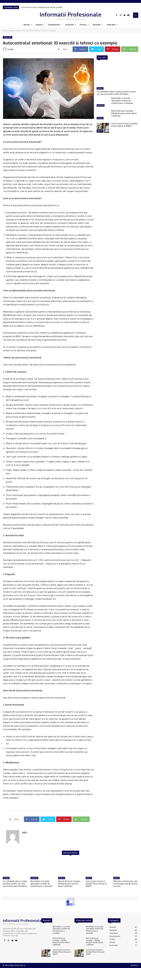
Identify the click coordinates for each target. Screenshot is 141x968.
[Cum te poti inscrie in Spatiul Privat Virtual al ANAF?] (103, 128)
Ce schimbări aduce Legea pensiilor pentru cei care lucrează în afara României (116, 92)
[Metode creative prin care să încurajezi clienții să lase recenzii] (125, 867)
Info (11, 49)
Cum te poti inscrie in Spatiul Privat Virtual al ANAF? (42, 7)
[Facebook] (117, 15)
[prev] (132, 7)
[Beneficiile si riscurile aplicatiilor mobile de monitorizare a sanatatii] (103, 102)
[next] (136, 7)
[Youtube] (128, 15)
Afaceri (99, 131)
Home (5, 31)
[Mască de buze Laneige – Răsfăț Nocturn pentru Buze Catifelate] (103, 115)
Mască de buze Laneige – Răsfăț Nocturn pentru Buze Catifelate (124, 113)
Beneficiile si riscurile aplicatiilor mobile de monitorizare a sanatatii (122, 100)
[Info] (5, 49)
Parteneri (134, 965)
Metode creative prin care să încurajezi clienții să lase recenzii (125, 883)
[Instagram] (121, 15)
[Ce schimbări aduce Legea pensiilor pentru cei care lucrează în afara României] (117, 74)
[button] (135, 15)
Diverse (100, 88)
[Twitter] (124, 15)
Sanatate (12, 31)
